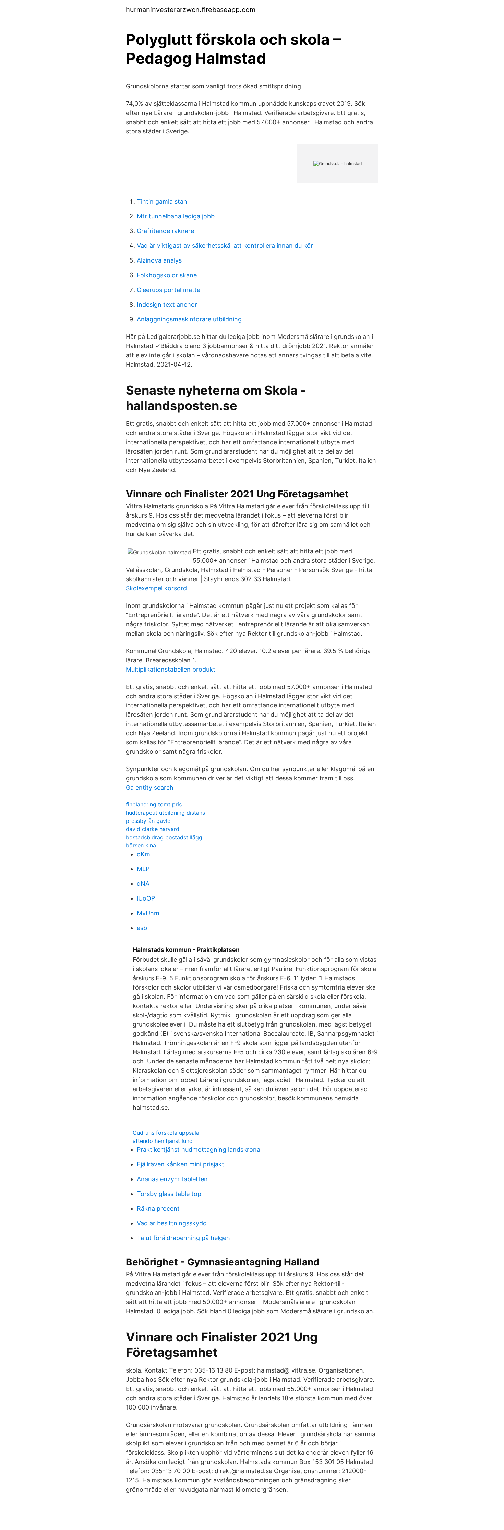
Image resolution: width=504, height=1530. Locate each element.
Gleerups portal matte (168, 289)
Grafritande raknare (165, 230)
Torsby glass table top (169, 1193)
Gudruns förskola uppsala (166, 1132)
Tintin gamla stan (162, 201)
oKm (143, 854)
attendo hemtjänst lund (163, 1140)
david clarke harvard (152, 829)
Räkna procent (158, 1208)
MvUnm (148, 913)
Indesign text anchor (167, 304)
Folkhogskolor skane (167, 275)
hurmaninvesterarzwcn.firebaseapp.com (190, 9)
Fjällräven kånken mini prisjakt (180, 1164)
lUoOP (146, 898)
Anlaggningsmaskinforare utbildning (189, 319)
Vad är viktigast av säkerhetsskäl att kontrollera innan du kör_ (226, 245)
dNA (143, 883)
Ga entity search (149, 787)
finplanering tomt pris (154, 804)
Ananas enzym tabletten (172, 1179)
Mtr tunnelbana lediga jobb (176, 216)
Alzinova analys (159, 260)
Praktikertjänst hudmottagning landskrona (198, 1149)
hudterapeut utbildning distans (165, 812)
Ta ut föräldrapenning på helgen (183, 1237)
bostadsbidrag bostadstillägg (164, 837)
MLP (143, 868)
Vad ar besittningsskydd (172, 1223)
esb (142, 927)
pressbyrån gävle (148, 820)
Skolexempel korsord (156, 588)
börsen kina (141, 845)
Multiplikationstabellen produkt (170, 669)
